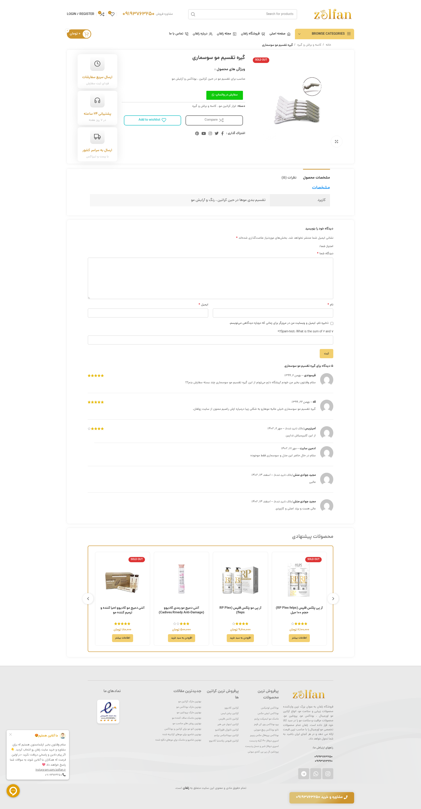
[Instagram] (327, 773)
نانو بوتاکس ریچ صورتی (266, 730)
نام (330, 304)
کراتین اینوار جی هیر (228, 725)
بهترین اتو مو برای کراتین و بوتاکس (182, 729)
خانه (328, 45)
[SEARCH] (193, 14)
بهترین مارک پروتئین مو (189, 713)
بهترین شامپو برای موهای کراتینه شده (181, 735)
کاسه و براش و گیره (308, 45)
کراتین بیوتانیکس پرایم (226, 735)
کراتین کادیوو (232, 708)
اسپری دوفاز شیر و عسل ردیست (262, 746)
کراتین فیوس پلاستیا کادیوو (224, 741)
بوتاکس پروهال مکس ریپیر (264, 735)
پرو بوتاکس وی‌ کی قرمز (266, 725)
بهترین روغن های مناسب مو (187, 724)
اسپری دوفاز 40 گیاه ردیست (264, 741)
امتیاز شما (326, 246)
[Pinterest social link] (197, 133)
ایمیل (203, 304)
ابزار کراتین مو (227, 106)
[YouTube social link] (203, 133)
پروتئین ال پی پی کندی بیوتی (263, 752)
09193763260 (324, 761)
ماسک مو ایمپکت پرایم (266, 719)
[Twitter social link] (216, 133)
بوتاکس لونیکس (270, 708)
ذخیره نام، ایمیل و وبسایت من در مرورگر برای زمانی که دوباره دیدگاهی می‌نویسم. (278, 323)
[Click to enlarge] (336, 141)
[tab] (316, 175)
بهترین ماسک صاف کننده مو (186, 718)
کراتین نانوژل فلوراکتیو (227, 730)
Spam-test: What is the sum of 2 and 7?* (305, 331)
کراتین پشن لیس (230, 714)
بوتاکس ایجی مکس (268, 714)
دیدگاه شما (325, 253)
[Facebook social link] (222, 133)
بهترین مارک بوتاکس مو (188, 707)
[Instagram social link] (210, 133)
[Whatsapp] (315, 773)
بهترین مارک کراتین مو (189, 702)
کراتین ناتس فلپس (229, 719)
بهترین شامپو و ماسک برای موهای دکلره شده (178, 740)
